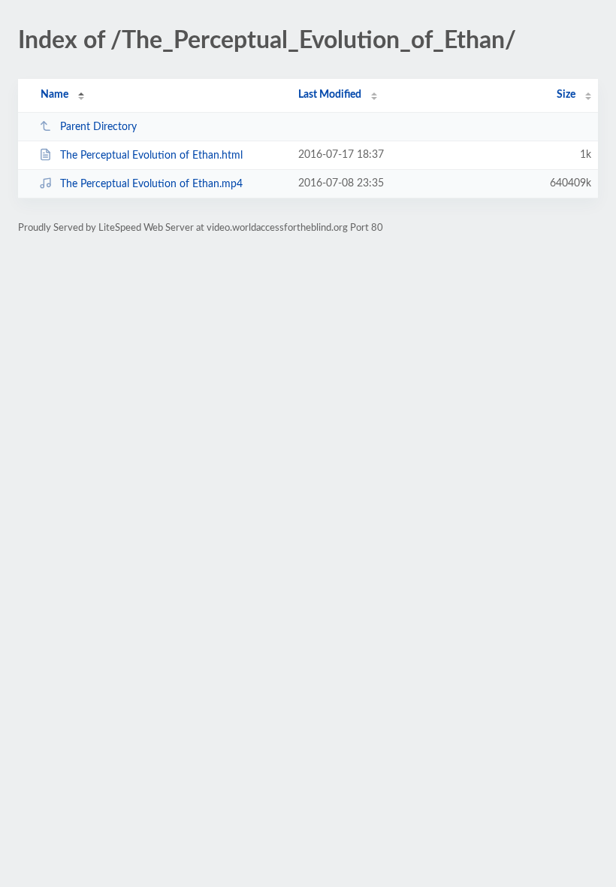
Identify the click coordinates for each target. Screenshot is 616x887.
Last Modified (329, 94)
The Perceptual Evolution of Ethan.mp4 (151, 184)
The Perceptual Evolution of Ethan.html (151, 155)
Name (54, 94)
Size (566, 94)
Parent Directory (98, 127)
